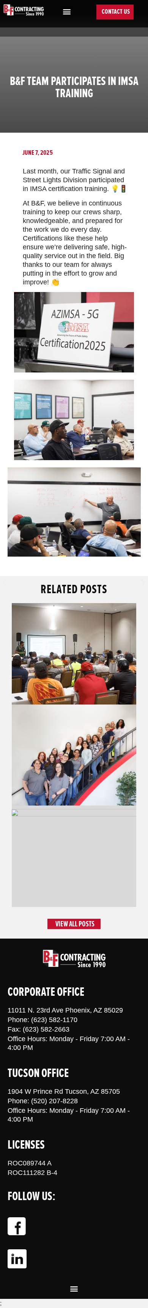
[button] (66, 11)
